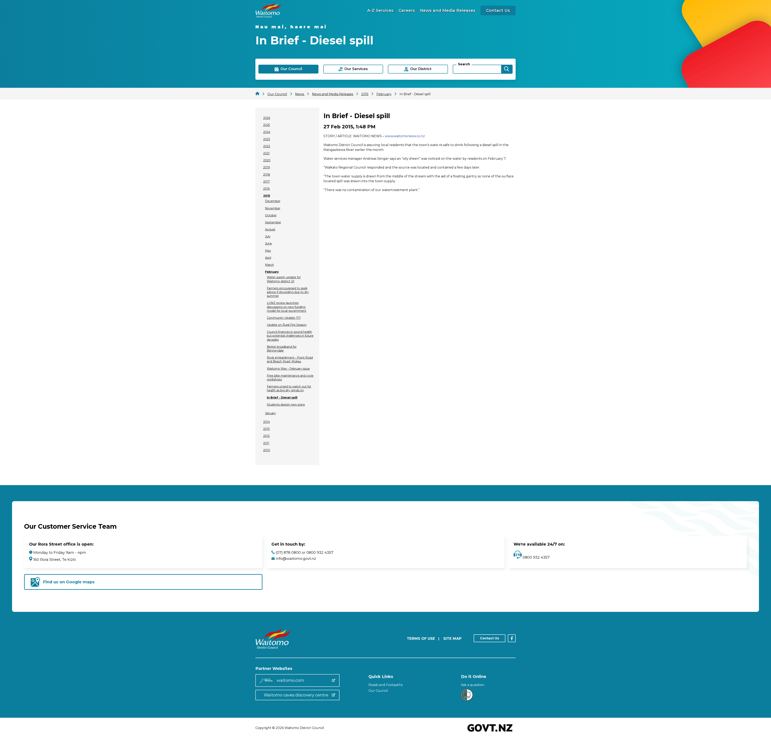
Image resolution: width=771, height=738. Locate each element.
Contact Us (498, 10)
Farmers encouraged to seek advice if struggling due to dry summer (288, 292)
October (271, 215)
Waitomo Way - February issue (288, 368)
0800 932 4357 (536, 557)
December (272, 201)
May (268, 250)
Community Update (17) (284, 318)
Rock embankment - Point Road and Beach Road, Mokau (290, 359)
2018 (266, 174)
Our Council (378, 691)
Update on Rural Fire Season (287, 325)
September (273, 222)
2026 (266, 118)
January (270, 413)
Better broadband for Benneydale (282, 348)
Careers (407, 10)
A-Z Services (380, 10)
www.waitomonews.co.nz (405, 136)
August (270, 229)
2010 (266, 450)
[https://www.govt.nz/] (490, 732)
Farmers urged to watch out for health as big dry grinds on (289, 388)
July (267, 236)
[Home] (268, 16)
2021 (266, 153)
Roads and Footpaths (385, 685)
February (272, 272)
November (272, 208)
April (268, 258)
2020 (266, 160)
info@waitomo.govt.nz (296, 558)
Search (464, 64)
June (268, 243)
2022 (266, 146)
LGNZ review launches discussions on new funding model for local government (286, 306)
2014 (266, 422)
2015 (266, 195)
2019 (266, 167)
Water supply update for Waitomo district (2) (284, 279)
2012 (266, 436)
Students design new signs (286, 404)
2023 (266, 139)
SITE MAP (452, 638)
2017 (266, 181)
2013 (266, 429)
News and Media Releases (447, 10)
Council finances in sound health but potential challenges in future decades (290, 335)
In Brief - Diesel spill (282, 397)
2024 (266, 132)
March (269, 265)
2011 (266, 443)
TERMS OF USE (421, 638)
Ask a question (472, 685)
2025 (266, 125)
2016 (266, 188)
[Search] (506, 69)
